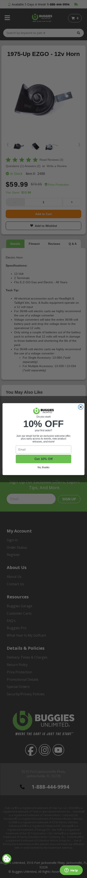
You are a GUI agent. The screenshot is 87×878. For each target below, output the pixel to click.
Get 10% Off (43, 458)
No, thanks (44, 467)
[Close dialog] (80, 406)
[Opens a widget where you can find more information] (71, 870)
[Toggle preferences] (6, 858)
